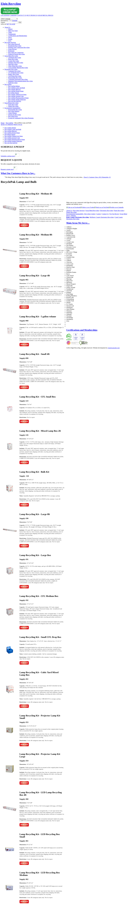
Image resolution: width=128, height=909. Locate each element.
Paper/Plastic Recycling (11, 103)
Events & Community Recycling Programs (21, 118)
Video (10, 32)
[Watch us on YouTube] (101, 207)
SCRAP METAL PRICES (45, 15)
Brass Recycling (13, 59)
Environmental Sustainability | (75, 214)
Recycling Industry (13, 111)
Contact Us (105, 214)
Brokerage (11, 51)
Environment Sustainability (12, 108)
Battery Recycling (13, 74)
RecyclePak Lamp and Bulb (16, 88)
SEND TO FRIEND (7, 124)
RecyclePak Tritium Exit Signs (17, 94)
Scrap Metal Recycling (11, 56)
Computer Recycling (14, 71)
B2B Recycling (12, 83)
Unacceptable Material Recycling (18, 67)
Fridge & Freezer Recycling (16, 54)
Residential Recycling (14, 46)
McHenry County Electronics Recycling (102, 217)
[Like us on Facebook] (73, 207)
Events (10, 39)
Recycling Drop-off (14, 44)
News (10, 37)
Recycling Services (10, 42)
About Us (7, 27)
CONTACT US (22, 15)
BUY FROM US (32, 15)
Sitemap (73, 215)
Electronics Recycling (10, 69)
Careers (98, 214)
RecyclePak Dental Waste (16, 91)
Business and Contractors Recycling (19, 47)
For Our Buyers (114, 214)
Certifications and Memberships (17, 35)
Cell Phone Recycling (14, 76)
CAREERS (13, 15)
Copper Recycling (13, 61)
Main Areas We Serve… (78, 223)
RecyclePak (8, 84)
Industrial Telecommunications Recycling (20, 81)
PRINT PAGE (17, 124)
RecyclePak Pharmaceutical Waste (18, 98)
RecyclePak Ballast (14, 86)
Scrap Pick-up (12, 49)
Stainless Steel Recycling (15, 62)
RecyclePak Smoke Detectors (17, 99)
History (10, 29)
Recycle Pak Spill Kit (14, 101)
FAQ (9, 41)
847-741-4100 (11, 24)
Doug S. (97, 177)
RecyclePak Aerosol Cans (16, 96)
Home (2, 123)
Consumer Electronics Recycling (18, 79)
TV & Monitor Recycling (15, 72)
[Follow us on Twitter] (87, 207)
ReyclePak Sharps (13, 93)
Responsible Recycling (15, 78)
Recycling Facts (13, 116)
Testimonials (12, 34)
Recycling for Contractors (16, 52)
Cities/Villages (12, 113)
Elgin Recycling (11, 3)
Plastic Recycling (13, 106)
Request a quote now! (7, 169)
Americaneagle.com (114, 348)
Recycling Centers (89, 214)
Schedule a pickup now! (8, 156)
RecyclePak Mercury (14, 89)
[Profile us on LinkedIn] (116, 207)
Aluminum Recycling (14, 57)
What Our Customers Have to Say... (18, 173)
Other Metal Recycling (15, 66)
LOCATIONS (5, 15)
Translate (14, 20)
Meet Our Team (13, 30)
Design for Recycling (14, 114)
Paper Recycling (13, 104)
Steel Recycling (13, 64)
